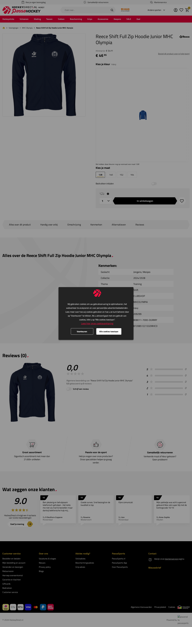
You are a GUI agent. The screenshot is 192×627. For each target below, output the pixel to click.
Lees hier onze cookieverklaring (97, 323)
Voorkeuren (82, 331)
